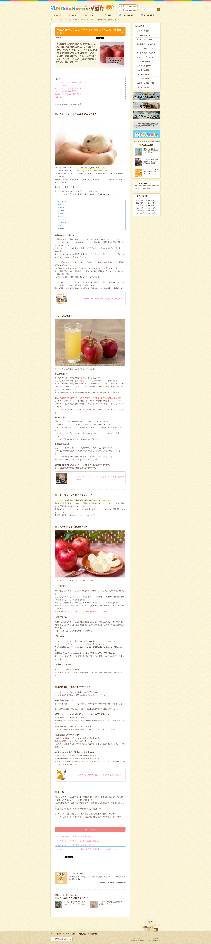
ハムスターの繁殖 (142, 70)
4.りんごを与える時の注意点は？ (67, 91)
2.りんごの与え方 (61, 85)
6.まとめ (58, 97)
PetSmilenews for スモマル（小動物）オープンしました (150, 171)
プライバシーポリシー (140, 938)
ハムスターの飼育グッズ (145, 74)
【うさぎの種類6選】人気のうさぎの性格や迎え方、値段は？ (150, 150)
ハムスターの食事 (71, 20)
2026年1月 (151, 208)
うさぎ (137, 188)
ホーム (53, 20)
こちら (78, 895)
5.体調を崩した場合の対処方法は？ (68, 94)
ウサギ (59, 934)
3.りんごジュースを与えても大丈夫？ (69, 88)
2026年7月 (151, 200)
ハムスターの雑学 (142, 87)
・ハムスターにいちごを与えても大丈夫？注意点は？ (74, 837)
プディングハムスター (145, 48)
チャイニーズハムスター (146, 57)
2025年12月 (140, 211)
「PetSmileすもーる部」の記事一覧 (110, 882)
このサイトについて (154, 938)
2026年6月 (140, 203)
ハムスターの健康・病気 (145, 83)
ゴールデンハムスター (145, 35)
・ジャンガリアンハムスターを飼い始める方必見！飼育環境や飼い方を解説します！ (86, 849)
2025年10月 (140, 213)
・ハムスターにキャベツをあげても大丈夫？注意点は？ (75, 845)
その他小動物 (92, 934)
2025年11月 (152, 211)
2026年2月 (140, 208)
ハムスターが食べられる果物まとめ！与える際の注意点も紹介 (99, 299)
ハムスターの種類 (142, 31)
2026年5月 (151, 203)
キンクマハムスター (144, 40)
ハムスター (60, 20)
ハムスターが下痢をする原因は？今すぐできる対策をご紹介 (98, 775)
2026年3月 (151, 205)
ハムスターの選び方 (143, 66)
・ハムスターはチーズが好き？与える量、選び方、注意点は (77, 841)
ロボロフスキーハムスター (147, 44)
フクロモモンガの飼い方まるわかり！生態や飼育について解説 (150, 161)
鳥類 (73, 934)
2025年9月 (151, 213)
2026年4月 (140, 205)
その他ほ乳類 (81, 934)
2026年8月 (140, 200)
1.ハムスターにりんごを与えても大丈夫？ (70, 82)
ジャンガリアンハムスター (147, 53)
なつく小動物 (145, 188)
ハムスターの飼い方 (143, 61)
